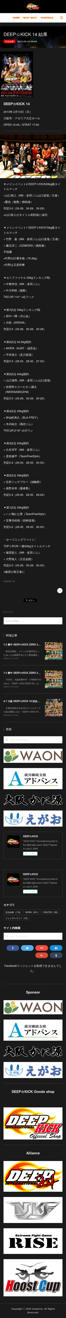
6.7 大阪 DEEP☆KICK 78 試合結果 (23, 701)
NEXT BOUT (30, 17)
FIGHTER (50, 912)
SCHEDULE (47, 17)
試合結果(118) (9, 581)
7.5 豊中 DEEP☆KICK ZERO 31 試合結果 (27, 644)
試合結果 (9, 41)
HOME (16, 17)
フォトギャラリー (16, 918)
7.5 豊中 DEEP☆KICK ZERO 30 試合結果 (27, 672)
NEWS (31, 912)
